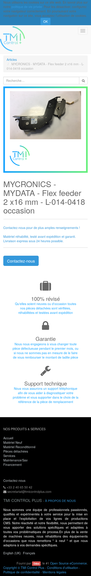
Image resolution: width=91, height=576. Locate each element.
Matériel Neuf (12, 442)
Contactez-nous (21, 261)
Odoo (36, 563)
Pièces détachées (15, 451)
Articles (12, 59)
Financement (12, 464)
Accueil (8, 438)
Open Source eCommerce (68, 563)
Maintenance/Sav (15, 460)
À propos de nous (60, 501)
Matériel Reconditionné (19, 447)
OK (45, 21)
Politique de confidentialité (21, 572)
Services (9, 455)
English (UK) (12, 553)
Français (29, 553)
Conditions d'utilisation (62, 567)
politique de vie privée (26, 6)
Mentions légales (54, 572)
